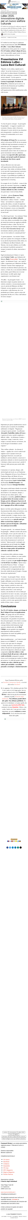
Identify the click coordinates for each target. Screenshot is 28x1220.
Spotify (18, 682)
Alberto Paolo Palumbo (9, 34)
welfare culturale (20, 1138)
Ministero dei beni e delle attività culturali (13, 1136)
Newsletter (17, 684)
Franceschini (14, 259)
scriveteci (15, 1199)
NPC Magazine (8, 1170)
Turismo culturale (11, 13)
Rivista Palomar (8, 1174)
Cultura (3, 13)
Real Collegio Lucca (8, 1138)
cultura (5, 1132)
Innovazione (12, 1132)
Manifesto (6, 1162)
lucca (11, 1134)
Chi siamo (6, 1159)
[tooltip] (7, 848)
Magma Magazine (8, 1172)
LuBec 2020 (21, 1132)
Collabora (6, 1164)
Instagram (12, 682)
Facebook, (6, 682)
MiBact (16, 1134)
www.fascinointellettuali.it (8, 1192)
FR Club (5, 1168)
